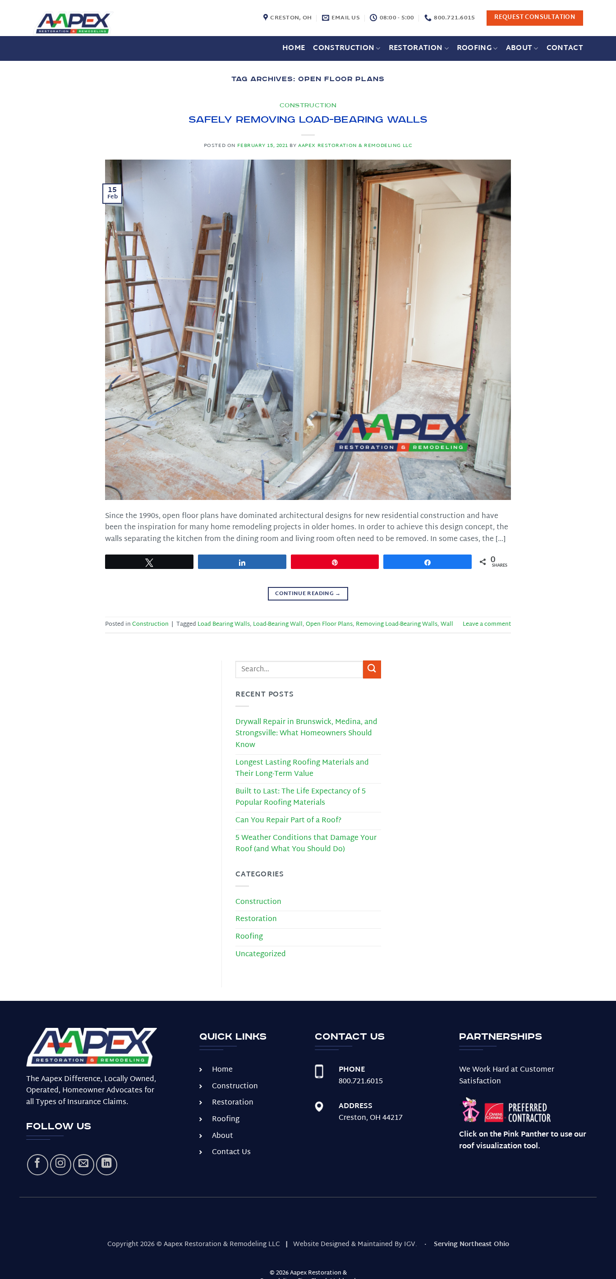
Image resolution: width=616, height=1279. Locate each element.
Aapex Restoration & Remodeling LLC (355, 146)
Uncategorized (260, 954)
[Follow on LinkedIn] (106, 1164)
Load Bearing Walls (224, 624)
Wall (447, 624)
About (519, 48)
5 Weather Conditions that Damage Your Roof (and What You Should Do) (306, 844)
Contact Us (231, 1152)
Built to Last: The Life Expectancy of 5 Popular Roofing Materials (300, 797)
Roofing (474, 48)
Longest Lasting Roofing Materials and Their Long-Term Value (302, 768)
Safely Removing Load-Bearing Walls (308, 119)
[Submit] (372, 669)
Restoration (416, 48)
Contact (565, 48)
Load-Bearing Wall (278, 624)
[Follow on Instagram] (60, 1164)
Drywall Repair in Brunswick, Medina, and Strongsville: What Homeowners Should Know (306, 734)
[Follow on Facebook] (37, 1164)
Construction (343, 48)
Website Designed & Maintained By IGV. (355, 1244)
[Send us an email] (83, 1164)
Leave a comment (487, 624)
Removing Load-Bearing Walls (396, 624)
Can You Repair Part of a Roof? (288, 820)
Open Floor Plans (329, 624)
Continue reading (308, 594)
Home (293, 48)
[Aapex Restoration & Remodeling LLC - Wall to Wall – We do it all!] (91, 24)
